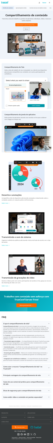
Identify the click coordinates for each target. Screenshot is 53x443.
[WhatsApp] (18, 434)
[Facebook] (22, 434)
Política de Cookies (22, 437)
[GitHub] (35, 434)
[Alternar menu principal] (49, 2)
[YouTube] (25, 434)
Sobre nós (30, 417)
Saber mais (5, 203)
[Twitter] (31, 434)
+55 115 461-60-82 (19, 431)
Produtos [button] (4, 413)
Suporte (4, 417)
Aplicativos (31, 413)
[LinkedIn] (28, 434)
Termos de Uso (15, 437)
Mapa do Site (38, 437)
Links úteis (5, 422)
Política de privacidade (31, 437)
